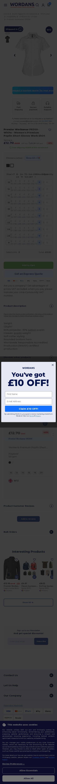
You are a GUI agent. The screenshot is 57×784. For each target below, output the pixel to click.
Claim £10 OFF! (28, 408)
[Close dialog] (53, 365)
